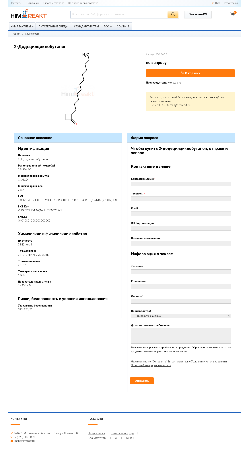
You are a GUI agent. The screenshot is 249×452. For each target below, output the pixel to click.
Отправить (142, 380)
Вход (217, 3)
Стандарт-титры (86, 26)
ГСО (106, 26)
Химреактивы (21, 26)
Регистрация (231, 3)
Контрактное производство (83, 3)
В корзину (192, 73)
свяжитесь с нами (161, 101)
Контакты (16, 3)
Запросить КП (198, 14)
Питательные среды (53, 26)
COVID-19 (123, 26)
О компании (32, 3)
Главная (16, 34)
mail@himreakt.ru (180, 105)
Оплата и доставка (53, 3)
